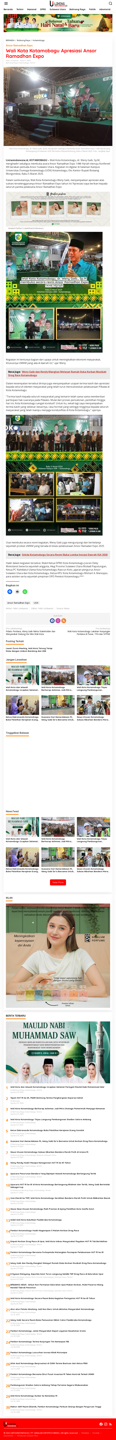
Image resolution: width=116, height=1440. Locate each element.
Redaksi (85, 1433)
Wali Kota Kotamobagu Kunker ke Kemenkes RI (33, 1396)
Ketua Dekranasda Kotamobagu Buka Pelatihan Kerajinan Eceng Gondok (22, 718)
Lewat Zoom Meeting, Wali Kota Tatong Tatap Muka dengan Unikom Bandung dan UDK (29, 649)
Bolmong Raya (12, 63)
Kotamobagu (24, 63)
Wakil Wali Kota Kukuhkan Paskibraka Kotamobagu (36, 1220)
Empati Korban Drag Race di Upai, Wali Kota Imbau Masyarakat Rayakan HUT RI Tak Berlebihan (58, 1241)
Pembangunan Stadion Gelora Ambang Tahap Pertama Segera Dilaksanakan (49, 1385)
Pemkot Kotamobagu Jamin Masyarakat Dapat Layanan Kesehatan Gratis (48, 1331)
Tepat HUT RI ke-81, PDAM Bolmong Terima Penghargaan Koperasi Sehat (46, 1098)
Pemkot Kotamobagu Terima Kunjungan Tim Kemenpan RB (39, 1341)
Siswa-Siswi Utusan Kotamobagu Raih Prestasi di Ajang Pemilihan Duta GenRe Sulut (52, 1209)
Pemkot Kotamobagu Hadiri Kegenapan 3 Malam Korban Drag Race (44, 1230)
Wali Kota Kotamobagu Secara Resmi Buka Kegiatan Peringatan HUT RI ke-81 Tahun (52, 1298)
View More (58, 882)
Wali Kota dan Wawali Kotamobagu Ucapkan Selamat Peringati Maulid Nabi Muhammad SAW (22, 688)
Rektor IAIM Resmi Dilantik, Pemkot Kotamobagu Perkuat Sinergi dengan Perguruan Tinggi (55, 1406)
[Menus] (6, 3)
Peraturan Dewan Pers (27, 1435)
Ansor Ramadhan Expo (19, 45)
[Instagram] (58, 620)
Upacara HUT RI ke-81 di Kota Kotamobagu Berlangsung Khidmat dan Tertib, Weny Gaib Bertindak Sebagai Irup (60, 1185)
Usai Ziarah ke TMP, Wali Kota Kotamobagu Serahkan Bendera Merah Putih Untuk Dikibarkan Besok (60, 1198)
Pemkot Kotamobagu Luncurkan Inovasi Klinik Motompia (38, 1352)
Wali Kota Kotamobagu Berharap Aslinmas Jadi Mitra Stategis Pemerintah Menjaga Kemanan (56, 688)
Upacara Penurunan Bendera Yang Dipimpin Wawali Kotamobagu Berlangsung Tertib (53, 1173)
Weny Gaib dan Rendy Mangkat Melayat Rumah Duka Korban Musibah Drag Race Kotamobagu (58, 1263)
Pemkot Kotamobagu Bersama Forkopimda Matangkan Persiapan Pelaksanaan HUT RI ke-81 (57, 1252)
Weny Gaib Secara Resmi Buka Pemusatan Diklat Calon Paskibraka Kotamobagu (51, 1320)
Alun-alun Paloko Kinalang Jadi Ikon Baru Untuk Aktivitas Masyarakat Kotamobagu (52, 1309)
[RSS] (63, 620)
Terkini (32, 63)
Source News (62, 608)
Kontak (96, 1433)
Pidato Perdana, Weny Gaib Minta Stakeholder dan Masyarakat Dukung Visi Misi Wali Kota (30, 631)
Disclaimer (8, 1435)
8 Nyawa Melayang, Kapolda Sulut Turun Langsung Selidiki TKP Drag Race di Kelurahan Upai (56, 1274)
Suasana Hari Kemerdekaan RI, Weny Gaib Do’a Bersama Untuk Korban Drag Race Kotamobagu (57, 718)
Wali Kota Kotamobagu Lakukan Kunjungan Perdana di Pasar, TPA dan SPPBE (89, 631)
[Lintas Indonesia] (58, 3)
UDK (36, 602)
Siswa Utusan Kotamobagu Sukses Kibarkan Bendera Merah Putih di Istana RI (93, 718)
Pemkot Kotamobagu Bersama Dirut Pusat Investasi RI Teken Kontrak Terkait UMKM (52, 1374)
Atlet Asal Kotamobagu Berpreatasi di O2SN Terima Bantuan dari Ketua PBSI (49, 1363)
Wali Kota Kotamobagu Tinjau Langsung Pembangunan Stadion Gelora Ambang (92, 688)
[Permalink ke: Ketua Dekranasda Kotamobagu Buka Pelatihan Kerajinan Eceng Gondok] (22, 704)
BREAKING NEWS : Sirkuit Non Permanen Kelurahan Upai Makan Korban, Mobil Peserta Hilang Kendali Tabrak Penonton (56, 1286)
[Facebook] (52, 620)
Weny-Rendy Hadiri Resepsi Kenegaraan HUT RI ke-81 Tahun (40, 1163)
